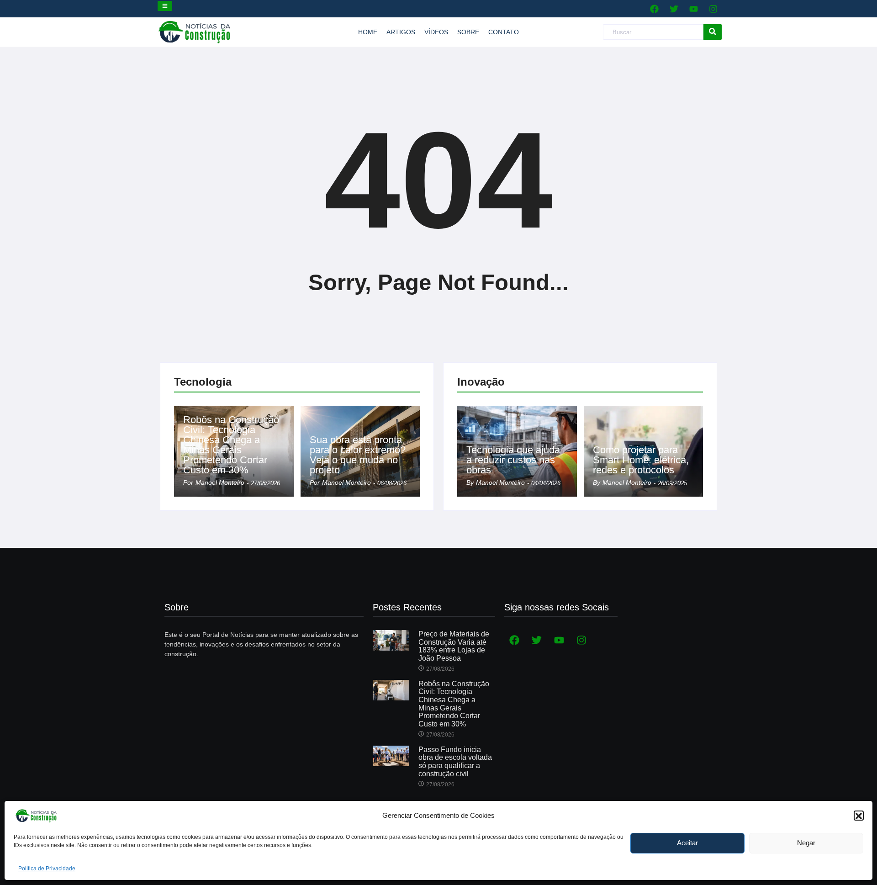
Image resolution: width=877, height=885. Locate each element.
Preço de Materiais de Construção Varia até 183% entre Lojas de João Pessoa (453, 646)
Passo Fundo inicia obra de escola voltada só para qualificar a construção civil (455, 762)
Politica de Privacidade (46, 868)
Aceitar (687, 843)
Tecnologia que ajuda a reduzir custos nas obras (513, 460)
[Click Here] (165, 6)
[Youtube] (693, 8)
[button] (858, 816)
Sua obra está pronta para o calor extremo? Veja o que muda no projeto (358, 455)
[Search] (712, 32)
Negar (806, 843)
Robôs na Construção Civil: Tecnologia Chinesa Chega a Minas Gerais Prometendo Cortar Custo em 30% (231, 445)
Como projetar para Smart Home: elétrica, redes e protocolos (641, 460)
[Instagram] (713, 8)
